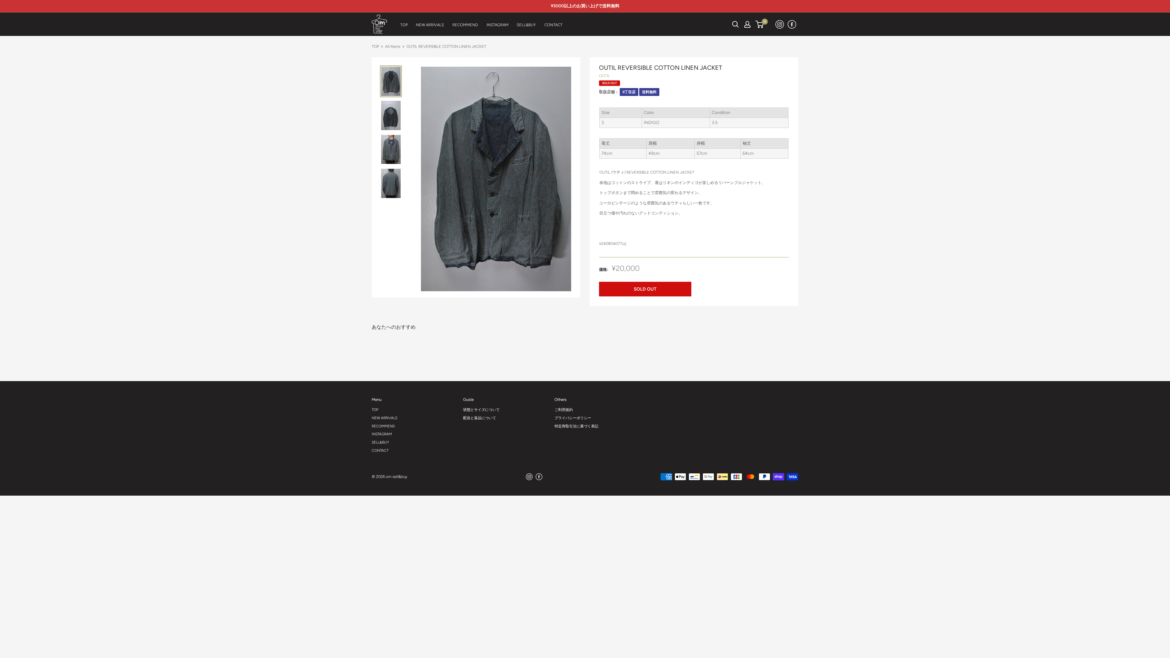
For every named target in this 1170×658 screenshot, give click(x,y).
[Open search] (735, 24)
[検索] (720, 24)
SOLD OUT (645, 289)
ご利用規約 (564, 410)
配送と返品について (479, 418)
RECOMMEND (383, 426)
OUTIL (604, 75)
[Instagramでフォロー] (780, 24)
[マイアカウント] (747, 24)
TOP (375, 46)
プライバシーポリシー (573, 418)
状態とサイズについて (481, 410)
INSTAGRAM (382, 434)
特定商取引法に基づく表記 (576, 426)
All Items (392, 46)
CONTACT (380, 450)
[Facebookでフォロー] (792, 24)
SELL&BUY (380, 442)
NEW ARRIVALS (384, 418)
